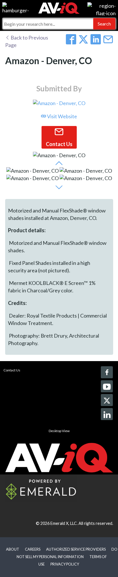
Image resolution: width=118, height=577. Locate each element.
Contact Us (11, 370)
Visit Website (61, 116)
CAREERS (32, 549)
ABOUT (12, 549)
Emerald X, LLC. (64, 523)
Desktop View (59, 431)
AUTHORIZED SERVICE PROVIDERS (76, 549)
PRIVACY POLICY (64, 564)
